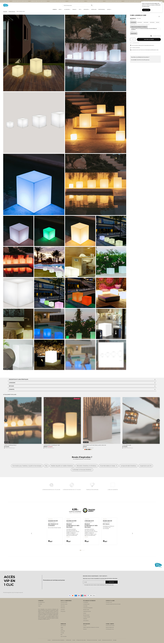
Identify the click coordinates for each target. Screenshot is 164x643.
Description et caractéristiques (18, 379)
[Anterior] (31, 533)
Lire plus (68, 536)
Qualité (99, 640)
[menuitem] (55, 9)
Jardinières (63, 609)
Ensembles (63, 630)
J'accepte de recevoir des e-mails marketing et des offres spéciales (99, 584)
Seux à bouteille (63, 636)
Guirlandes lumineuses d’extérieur (82, 469)
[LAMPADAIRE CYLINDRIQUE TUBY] (62, 420)
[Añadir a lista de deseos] (159, 17)
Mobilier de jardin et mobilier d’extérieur (62, 465)
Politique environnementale (92, 640)
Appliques (85, 618)
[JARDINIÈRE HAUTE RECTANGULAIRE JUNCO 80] (101, 420)
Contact (49, 640)
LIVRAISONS (12, 382)
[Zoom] (61, 17)
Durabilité (40, 604)
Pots (46, 465)
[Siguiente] (132, 533)
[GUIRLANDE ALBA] (141, 420)
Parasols (84, 625)
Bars (61, 634)
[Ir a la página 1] (80, 550)
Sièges (62, 627)
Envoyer (111, 582)
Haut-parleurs (85, 620)
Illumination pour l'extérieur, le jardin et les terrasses (27, 465)
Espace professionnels (110, 627)
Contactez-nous (109, 602)
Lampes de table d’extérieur (128, 465)
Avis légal (114, 640)
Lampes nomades (86, 616)
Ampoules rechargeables (87, 607)
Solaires (84, 613)
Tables (62, 629)
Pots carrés (63, 607)
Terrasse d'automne (12, 11)
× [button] (161, 2)
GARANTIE (11, 389)
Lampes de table (86, 604)
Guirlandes (85, 605)
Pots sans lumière (64, 602)
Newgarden (5, 11)
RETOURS (11, 386)
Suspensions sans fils (146, 465)
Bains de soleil (63, 625)
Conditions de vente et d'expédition (58, 640)
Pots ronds (63, 605)
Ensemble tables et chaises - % (108, 465)
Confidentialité (68, 640)
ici (135, 59)
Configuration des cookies (81, 640)
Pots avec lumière (64, 604)
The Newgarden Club (110, 629)
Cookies (73, 640)
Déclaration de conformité (107, 640)
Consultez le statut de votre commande (113, 604)
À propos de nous (41, 602)
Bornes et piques (86, 615)
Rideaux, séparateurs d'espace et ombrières (91, 627)
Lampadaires (85, 602)
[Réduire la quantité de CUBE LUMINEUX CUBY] (131, 39)
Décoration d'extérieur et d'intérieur (87, 465)
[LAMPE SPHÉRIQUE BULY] (23, 420)
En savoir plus (146, 10)
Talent (39, 605)
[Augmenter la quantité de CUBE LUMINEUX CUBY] (135, 39)
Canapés (62, 632)
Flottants (85, 629)
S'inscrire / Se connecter (110, 625)
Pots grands (63, 611)
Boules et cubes (86, 609)
